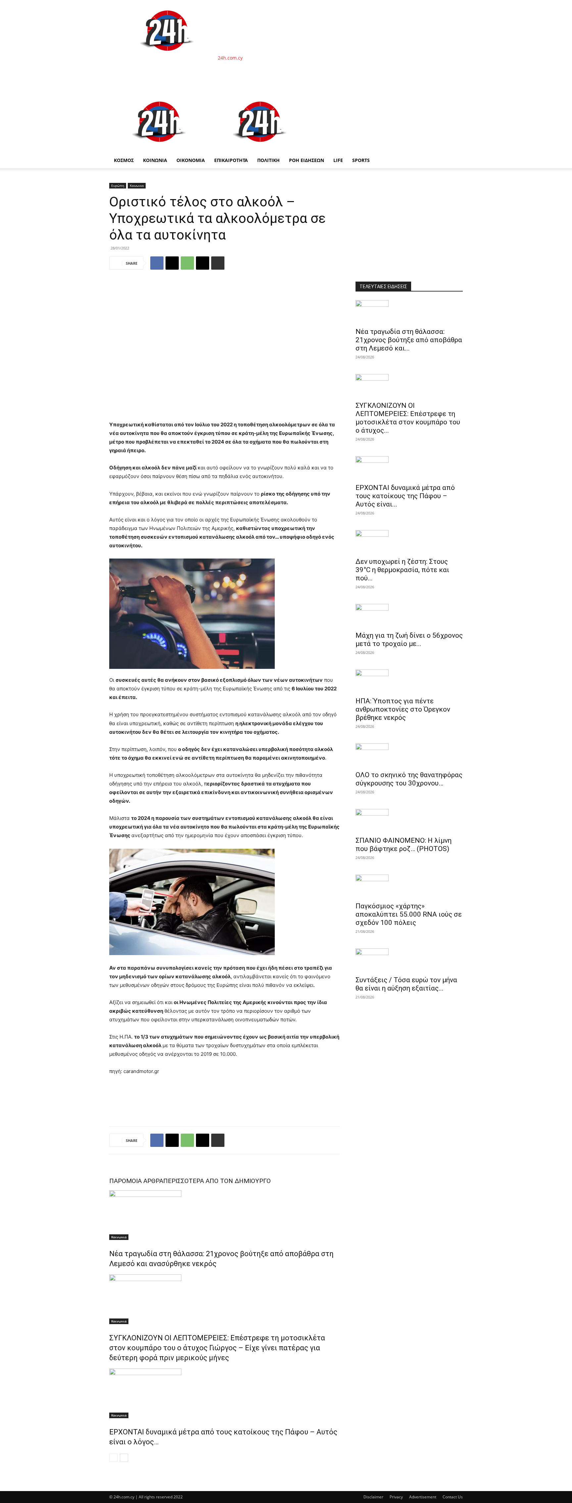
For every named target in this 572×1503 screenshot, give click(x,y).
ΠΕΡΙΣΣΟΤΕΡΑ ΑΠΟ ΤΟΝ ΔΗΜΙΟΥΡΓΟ (217, 1181)
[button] (455, 99)
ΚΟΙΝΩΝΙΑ (155, 160)
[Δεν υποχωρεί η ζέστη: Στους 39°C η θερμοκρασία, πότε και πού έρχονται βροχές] (409, 541)
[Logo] (159, 149)
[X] (172, 263)
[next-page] (124, 1458)
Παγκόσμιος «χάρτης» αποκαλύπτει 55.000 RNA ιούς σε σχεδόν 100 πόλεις (409, 914)
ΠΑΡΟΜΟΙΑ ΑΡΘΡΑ (136, 1181)
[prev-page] (113, 1458)
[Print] (217, 263)
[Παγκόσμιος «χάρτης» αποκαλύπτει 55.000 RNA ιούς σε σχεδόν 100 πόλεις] (409, 886)
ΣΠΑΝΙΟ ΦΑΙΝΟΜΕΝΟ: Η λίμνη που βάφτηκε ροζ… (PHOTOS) (404, 844)
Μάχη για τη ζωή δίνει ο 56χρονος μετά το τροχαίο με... (409, 639)
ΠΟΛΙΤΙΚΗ (268, 160)
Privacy (396, 1497)
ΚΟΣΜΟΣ (124, 160)
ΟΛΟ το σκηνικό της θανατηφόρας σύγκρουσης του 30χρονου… (409, 779)
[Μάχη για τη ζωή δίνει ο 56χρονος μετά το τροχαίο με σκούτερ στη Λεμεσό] (409, 615)
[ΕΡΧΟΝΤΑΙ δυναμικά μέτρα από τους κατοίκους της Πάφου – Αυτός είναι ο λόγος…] (224, 1393)
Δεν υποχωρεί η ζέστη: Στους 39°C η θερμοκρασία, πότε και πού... (402, 570)
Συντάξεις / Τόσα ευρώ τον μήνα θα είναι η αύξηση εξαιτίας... (406, 984)
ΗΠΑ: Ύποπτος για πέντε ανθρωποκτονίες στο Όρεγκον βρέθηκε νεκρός (403, 709)
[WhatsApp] (187, 263)
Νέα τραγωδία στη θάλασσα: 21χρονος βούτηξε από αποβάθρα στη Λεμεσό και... (409, 340)
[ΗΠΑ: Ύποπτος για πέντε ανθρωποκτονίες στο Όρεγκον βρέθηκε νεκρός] (409, 681)
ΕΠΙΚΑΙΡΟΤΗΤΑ (231, 160)
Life (338, 160)
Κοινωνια (137, 185)
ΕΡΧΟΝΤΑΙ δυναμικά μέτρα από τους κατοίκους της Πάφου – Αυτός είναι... (405, 496)
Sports (361, 160)
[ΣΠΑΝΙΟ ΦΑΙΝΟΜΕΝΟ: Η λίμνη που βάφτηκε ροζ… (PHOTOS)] (409, 820)
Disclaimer (373, 1497)
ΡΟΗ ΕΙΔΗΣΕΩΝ (306, 160)
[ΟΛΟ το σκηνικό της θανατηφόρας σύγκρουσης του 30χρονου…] (409, 755)
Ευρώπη (117, 185)
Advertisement (422, 1497)
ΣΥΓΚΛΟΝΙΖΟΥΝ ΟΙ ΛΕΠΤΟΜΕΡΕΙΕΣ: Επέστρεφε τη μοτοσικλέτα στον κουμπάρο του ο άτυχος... (408, 418)
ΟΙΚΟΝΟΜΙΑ (190, 160)
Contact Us (453, 1497)
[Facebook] (157, 263)
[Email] (202, 263)
